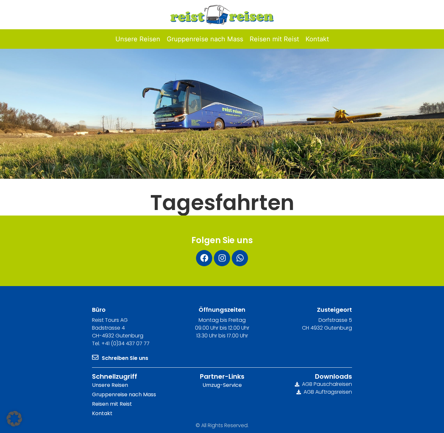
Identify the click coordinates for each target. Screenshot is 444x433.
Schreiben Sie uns (125, 358)
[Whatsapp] (240, 258)
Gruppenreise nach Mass (124, 394)
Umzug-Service (222, 385)
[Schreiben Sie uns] (95, 357)
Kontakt (102, 413)
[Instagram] (222, 258)
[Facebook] (204, 258)
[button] (14, 418)
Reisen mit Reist (112, 404)
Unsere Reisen (110, 385)
